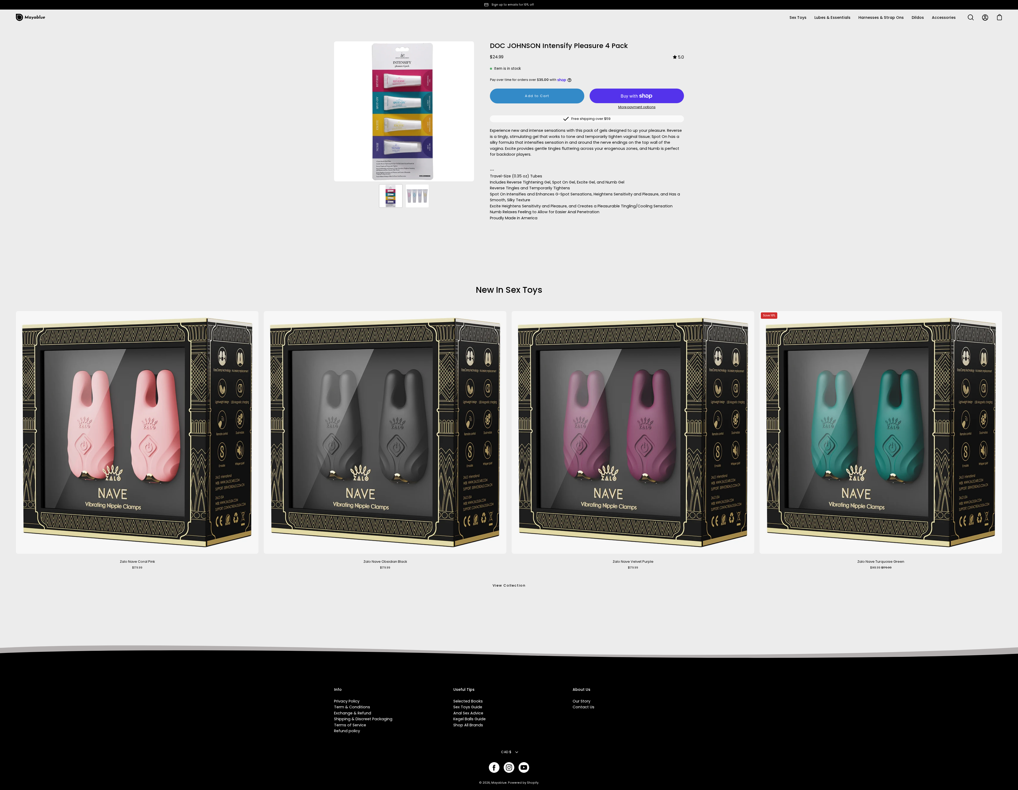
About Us (581, 689)
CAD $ (506, 752)
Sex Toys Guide (467, 707)
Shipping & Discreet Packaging (363, 719)
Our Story (581, 701)
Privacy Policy (346, 701)
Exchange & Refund (352, 713)
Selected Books (468, 701)
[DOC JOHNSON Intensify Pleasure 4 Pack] (391, 196)
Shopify (532, 783)
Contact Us (583, 707)
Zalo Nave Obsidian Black (385, 561)
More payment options (637, 107)
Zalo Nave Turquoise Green (880, 561)
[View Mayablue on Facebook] (494, 767)
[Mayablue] (30, 17)
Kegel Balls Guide (469, 719)
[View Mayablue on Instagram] (509, 767)
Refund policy (347, 731)
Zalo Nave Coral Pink (137, 561)
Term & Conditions (352, 707)
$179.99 (137, 568)
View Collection (509, 585)
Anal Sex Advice (468, 713)
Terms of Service (350, 725)
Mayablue (499, 783)
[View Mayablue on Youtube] (524, 767)
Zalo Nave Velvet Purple (633, 561)
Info (338, 689)
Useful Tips (464, 689)
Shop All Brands (468, 725)
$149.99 (881, 568)
